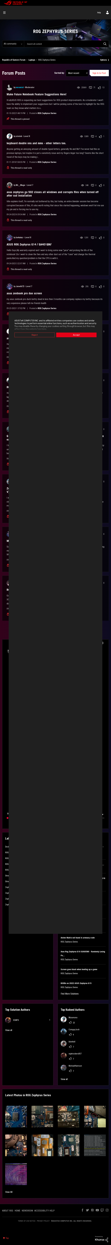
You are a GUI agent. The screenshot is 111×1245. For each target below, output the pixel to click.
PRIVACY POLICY (43, 1221)
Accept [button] (76, 335)
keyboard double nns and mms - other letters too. (36, 143)
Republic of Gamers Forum (13, 60)
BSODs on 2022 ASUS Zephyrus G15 (76, 983)
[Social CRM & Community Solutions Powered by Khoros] (101, 1239)
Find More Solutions (70, 993)
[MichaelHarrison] (72, 1069)
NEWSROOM (27, 1210)
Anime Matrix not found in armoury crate (78, 937)
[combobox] (66, 43)
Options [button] (103, 60)
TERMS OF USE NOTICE (26, 1221)
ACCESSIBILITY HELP (44, 1210)
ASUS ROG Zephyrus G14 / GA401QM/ (29, 244)
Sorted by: (59, 73)
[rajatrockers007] (72, 1057)
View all (8, 1030)
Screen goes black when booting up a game (79, 969)
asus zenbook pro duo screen (24, 293)
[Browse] (6, 12)
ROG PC (8, 870)
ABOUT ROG (7, 1210)
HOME (17, 1210)
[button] (16, 1116)
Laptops (31, 60)
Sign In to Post (99, 73)
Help (99, 12)
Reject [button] (35, 335)
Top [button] (7, 1238)
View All (8, 1192)
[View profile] (9, 87)
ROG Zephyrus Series (47, 113)
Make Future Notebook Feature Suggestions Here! (36, 94)
